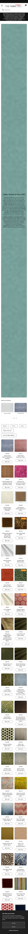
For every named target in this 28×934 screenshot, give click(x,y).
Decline (13, 926)
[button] (25, 5)
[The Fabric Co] (13, 5)
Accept (13, 923)
